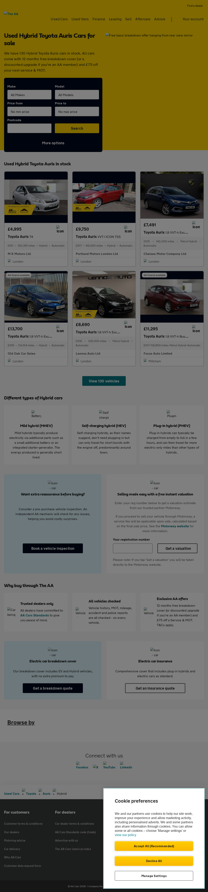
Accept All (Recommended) (154, 846)
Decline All (154, 861)
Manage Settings (154, 876)
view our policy (125, 835)
